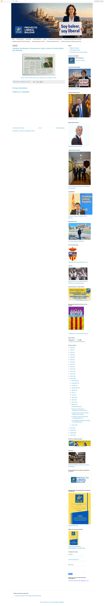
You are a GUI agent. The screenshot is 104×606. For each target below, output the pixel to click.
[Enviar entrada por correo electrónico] (34, 81)
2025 (71, 350)
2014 (71, 371)
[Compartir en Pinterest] (42, 82)
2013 (71, 374)
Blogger (62, 602)
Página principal (74, 48)
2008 (71, 432)
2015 (71, 369)
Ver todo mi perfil (80, 60)
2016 (71, 366)
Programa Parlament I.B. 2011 (53, 41)
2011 (71, 378)
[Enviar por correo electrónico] (36, 82)
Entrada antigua (60, 128)
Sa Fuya (45, 39)
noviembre (75, 383)
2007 (71, 435)
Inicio (13, 39)
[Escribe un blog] (38, 82)
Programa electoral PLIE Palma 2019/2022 (21, 41)
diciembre (74, 380)
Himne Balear (28, 39)
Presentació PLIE (20, 39)
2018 (71, 362)
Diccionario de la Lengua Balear (55, 39)
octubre (74, 385)
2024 (71, 352)
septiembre (75, 388)
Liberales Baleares (76, 406)
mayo (73, 397)
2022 (71, 357)
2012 (71, 376)
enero (73, 425)
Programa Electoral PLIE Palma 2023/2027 (73, 39)
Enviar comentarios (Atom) (27, 130)
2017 (71, 364)
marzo (73, 402)
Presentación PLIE (75, 50)
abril (73, 399)
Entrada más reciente (18, 128)
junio (73, 395)
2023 (71, 354)
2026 (71, 347)
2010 (71, 428)
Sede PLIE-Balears (37, 39)
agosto (74, 390)
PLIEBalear (80, 58)
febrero (74, 404)
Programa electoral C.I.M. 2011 (38, 41)
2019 (71, 359)
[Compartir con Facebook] (41, 82)
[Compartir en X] (39, 82)
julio (73, 392)
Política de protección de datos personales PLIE (71, 41)
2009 (71, 430)
